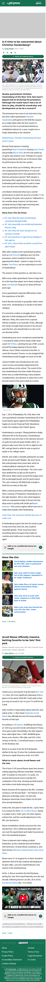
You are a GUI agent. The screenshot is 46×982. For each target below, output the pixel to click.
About (4, 948)
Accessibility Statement (12, 960)
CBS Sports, (18, 725)
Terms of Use (33, 952)
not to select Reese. (29, 811)
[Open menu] (3, 3)
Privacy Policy (7, 952)
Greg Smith (9, 49)
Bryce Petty (18, 153)
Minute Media (12, 969)
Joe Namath (12, 285)
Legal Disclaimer (35, 956)
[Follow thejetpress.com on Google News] (40, 547)
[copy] (15, 52)
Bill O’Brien (12, 344)
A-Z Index (32, 960)
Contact (31, 948)
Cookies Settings (9, 963)
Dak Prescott (14, 255)
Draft (10, 933)
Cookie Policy (7, 956)
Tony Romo (13, 264)
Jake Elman (9, 653)
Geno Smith (39, 149)
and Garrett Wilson (10, 883)
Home (4, 621)
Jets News (12, 621)
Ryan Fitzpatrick (19, 149)
